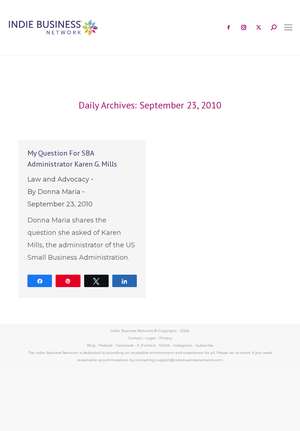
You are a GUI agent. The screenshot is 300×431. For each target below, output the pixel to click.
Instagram (182, 345)
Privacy (165, 338)
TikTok (164, 345)
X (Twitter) (147, 345)
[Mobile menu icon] (288, 27)
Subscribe (204, 345)
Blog (91, 345)
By (53, 192)
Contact (135, 338)
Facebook (125, 345)
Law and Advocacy (58, 179)
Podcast (106, 345)
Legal (151, 338)
